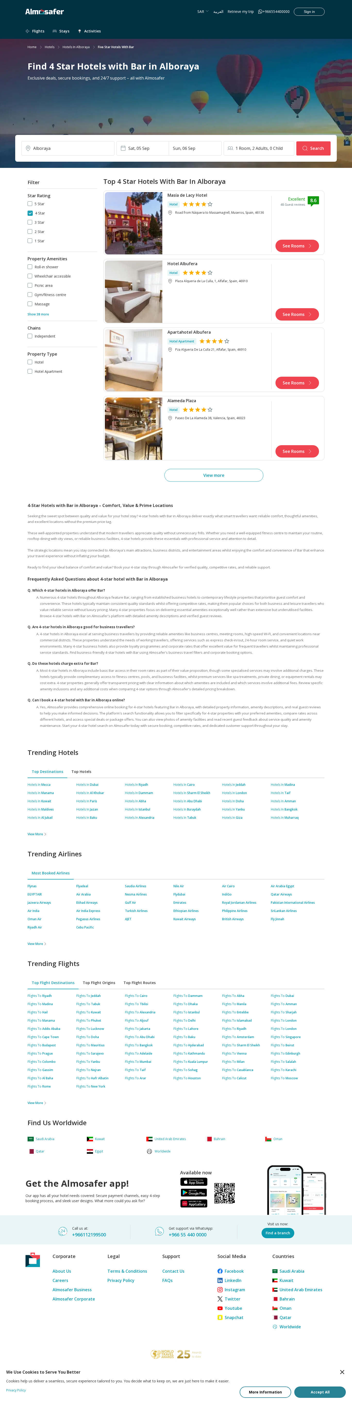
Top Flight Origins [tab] (99, 982)
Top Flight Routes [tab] (139, 982)
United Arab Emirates (301, 1289)
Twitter (232, 1299)
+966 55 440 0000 (187, 1234)
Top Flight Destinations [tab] (53, 982)
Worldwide (290, 1326)
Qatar (285, 1317)
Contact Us (173, 1271)
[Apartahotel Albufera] (133, 359)
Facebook (234, 1271)
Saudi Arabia (292, 1271)
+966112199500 (89, 1234)
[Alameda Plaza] (133, 428)
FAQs (167, 1280)
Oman (285, 1308)
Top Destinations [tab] (47, 771)
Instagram (235, 1289)
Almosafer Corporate (74, 1299)
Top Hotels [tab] (81, 771)
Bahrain (287, 1299)
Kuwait (287, 1280)
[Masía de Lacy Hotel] (133, 222)
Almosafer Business (72, 1289)
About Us (62, 1271)
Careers (60, 1280)
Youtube (233, 1308)
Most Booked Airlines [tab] (51, 873)
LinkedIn (233, 1280)
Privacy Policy (121, 1280)
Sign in (309, 12)
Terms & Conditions (127, 1271)
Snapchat (234, 1317)
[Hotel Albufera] (133, 291)
